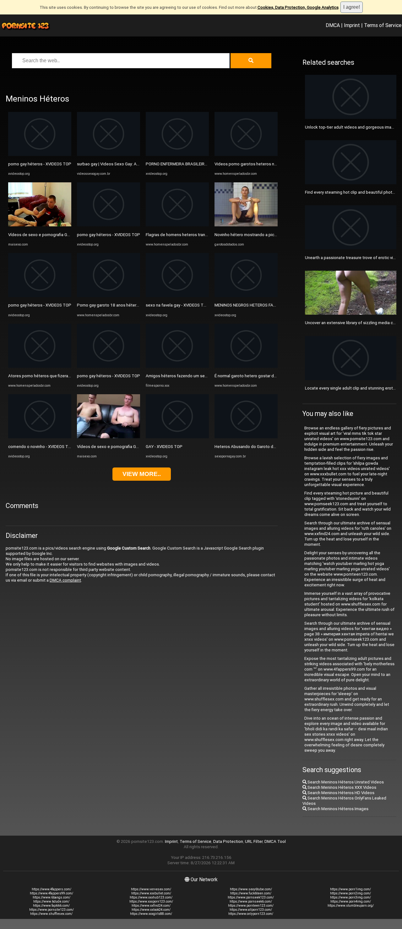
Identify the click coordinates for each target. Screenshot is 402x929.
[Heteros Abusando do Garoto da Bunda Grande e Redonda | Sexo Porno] (246, 437)
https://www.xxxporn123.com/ (151, 901)
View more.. (141, 474)
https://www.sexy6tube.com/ (251, 889)
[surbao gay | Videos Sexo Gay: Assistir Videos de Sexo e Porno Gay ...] (108, 154)
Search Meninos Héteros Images (337, 808)
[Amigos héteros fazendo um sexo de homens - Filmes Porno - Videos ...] (177, 366)
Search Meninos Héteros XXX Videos (341, 787)
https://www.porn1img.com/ (350, 889)
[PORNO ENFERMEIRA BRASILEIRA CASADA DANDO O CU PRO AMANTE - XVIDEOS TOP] (177, 154)
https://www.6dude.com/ (51, 901)
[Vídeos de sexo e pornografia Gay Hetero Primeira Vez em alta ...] (108, 437)
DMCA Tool (275, 841)
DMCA (333, 25)
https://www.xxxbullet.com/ (151, 893)
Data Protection (228, 841)
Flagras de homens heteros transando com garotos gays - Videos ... (208, 234)
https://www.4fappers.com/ (51, 889)
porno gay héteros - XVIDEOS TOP (39, 164)
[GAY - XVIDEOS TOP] (177, 437)
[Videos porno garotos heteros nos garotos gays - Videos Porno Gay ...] (246, 154)
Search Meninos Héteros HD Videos (340, 792)
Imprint (352, 25)
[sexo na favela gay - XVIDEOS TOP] (177, 295)
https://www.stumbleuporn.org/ (351, 906)
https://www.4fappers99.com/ (51, 893)
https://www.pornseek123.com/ (251, 897)
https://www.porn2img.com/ (350, 893)
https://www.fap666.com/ (51, 906)
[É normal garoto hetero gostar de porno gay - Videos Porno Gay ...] (246, 366)
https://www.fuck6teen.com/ (250, 893)
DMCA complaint (65, 580)
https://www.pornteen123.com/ (251, 906)
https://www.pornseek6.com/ (251, 901)
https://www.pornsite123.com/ (51, 910)
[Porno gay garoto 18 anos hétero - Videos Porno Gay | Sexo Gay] (108, 295)
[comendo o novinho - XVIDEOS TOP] (39, 437)
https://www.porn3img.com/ (350, 897)
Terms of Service (382, 25)
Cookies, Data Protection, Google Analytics (298, 7)
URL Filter (254, 841)
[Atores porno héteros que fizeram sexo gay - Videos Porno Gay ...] (39, 366)
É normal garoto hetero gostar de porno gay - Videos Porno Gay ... (275, 376)
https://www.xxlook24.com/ (151, 910)
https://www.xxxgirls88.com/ (151, 914)
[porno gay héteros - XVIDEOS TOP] (39, 154)
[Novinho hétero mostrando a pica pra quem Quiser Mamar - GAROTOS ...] (246, 225)
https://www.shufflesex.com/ (51, 914)
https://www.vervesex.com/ (151, 889)
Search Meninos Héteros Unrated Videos (345, 782)
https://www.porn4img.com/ (350, 901)
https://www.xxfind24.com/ (151, 906)
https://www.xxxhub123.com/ (151, 897)
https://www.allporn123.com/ (251, 910)
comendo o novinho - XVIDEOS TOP (41, 446)
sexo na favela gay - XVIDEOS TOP (177, 305)
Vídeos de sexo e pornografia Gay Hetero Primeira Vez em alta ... (137, 446)
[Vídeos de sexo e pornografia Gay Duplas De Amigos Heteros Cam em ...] (39, 225)
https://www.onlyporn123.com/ (250, 914)
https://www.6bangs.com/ (51, 897)
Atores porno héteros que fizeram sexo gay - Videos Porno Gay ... (69, 376)
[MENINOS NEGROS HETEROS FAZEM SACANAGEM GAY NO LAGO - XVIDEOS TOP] (246, 295)
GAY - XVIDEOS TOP (164, 446)
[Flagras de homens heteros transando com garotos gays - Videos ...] (177, 225)
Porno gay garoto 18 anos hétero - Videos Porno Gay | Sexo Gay (136, 305)
